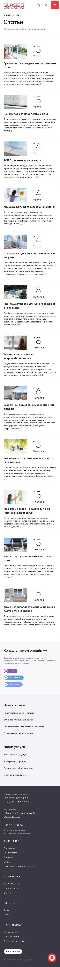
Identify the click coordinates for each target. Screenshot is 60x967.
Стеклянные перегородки (18, 733)
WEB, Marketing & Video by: (19, 960)
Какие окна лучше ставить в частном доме (27, 558)
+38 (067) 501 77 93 (16, 798)
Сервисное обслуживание (18, 768)
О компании (9, 848)
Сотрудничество (12, 932)
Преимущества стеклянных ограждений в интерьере (29, 305)
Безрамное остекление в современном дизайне (29, 406)
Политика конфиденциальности (19, 866)
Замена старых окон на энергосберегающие (19, 356)
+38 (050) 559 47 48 (16, 801)
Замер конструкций (15, 761)
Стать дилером (11, 936)
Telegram (14, 684)
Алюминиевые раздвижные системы (24, 726)
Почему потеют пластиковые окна (26, 113)
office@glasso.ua (12, 817)
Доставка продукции (15, 775)
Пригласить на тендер (15, 941)
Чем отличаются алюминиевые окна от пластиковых (29, 460)
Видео (7, 915)
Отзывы (7, 862)
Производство (10, 853)
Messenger (15, 678)
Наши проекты (11, 888)
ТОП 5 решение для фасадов (22, 160)
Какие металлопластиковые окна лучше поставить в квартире (29, 608)
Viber (12, 671)
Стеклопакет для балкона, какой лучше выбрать (29, 255)
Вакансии (8, 857)
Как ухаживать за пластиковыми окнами (29, 206)
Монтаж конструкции (15, 754)
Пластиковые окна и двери (19, 713)
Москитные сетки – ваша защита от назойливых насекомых (27, 510)
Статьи (7, 893)
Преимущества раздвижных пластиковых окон (30, 65)
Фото (6, 910)
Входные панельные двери (18, 719)
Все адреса (11, 951)
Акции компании (11, 884)
